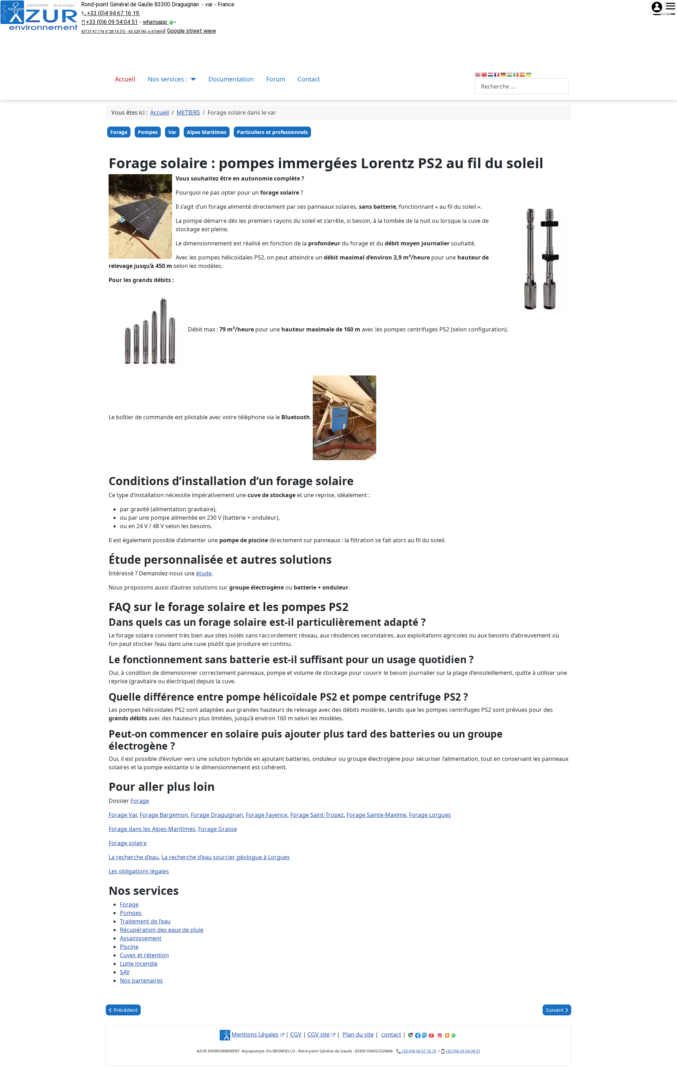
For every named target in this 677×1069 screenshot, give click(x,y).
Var (172, 132)
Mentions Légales (255, 1034)
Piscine (129, 947)
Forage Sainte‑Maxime (376, 815)
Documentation (231, 79)
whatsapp (156, 22)
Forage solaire (128, 843)
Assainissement (140, 938)
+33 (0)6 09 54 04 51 (112, 22)
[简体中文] (484, 74)
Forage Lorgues (430, 815)
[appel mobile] (83, 22)
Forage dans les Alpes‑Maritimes (152, 829)
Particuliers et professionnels (272, 132)
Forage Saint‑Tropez (317, 815)
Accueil (125, 79)
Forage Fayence (266, 815)
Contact (309, 79)
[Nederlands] (491, 74)
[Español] (522, 74)
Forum (275, 79)
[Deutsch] (503, 74)
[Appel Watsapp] (171, 22)
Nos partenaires (141, 980)
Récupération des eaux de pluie (161, 930)
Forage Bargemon (164, 815)
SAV (125, 972)
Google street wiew (191, 31)
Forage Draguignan (217, 815)
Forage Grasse (217, 829)
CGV (295, 1034)
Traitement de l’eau (145, 921)
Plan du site (358, 1034)
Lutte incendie (139, 963)
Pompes (148, 132)
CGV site (318, 1034)
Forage (118, 132)
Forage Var (123, 815)
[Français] (497, 74)
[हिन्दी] (510, 74)
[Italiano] (516, 74)
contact (391, 1034)
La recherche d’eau (134, 857)
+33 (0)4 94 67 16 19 (113, 13)
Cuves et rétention (144, 955)
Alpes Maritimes (206, 132)
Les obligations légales (139, 871)
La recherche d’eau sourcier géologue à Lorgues (225, 857)
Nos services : (167, 79)
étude (204, 573)
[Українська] (529, 74)
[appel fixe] (84, 13)
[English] (478, 74)
